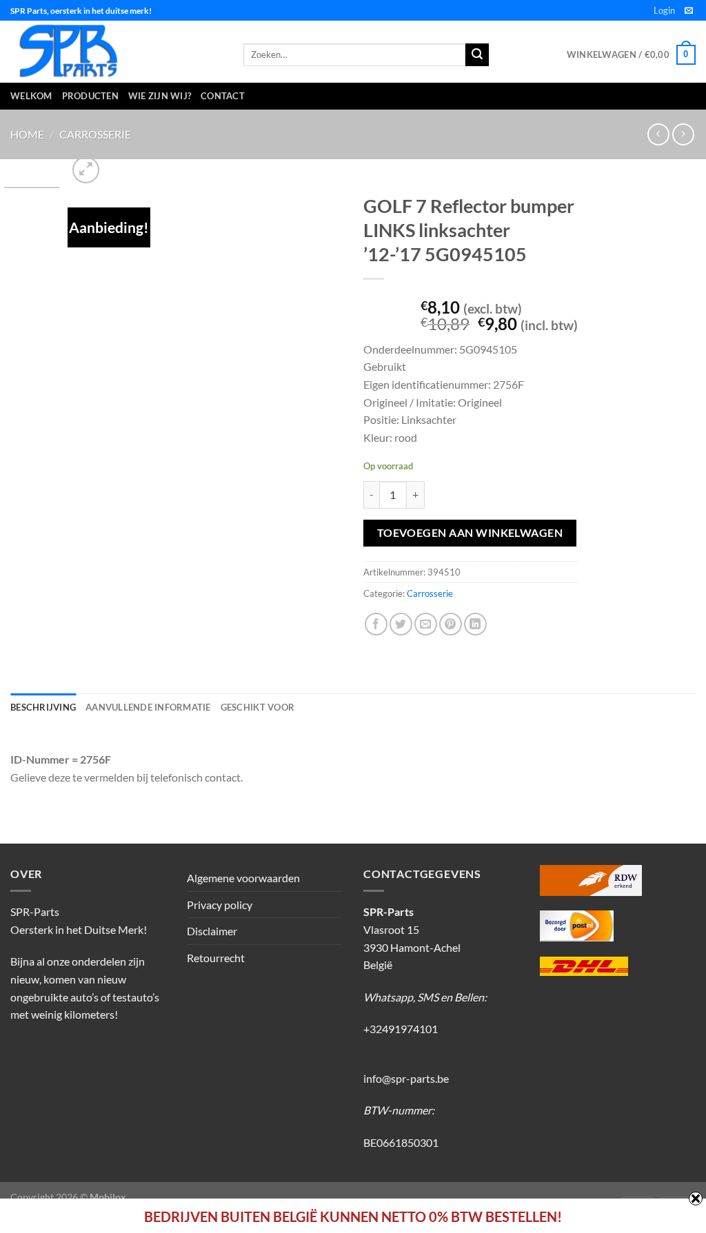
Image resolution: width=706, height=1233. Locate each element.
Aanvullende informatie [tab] (148, 707)
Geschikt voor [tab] (257, 707)
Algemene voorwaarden (243, 877)
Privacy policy (219, 904)
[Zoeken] (477, 55)
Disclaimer (212, 930)
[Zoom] (85, 169)
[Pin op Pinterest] (450, 624)
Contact (223, 95)
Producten (90, 95)
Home (27, 134)
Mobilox (108, 1197)
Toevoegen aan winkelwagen (470, 533)
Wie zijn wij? (159, 95)
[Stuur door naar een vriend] (425, 624)
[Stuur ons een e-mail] (689, 11)
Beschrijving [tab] (43, 707)
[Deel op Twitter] (401, 624)
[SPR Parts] (116, 52)
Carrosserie (95, 134)
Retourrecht (216, 957)
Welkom (31, 95)
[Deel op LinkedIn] (475, 624)
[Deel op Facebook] (376, 624)
